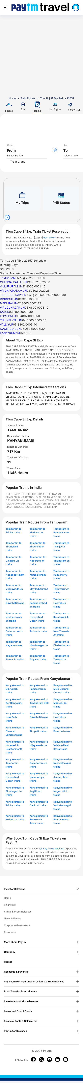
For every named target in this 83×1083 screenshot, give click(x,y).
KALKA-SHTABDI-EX (46, 500)
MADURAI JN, (14, 400)
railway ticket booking (51, 848)
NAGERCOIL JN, (47, 404)
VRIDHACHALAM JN (13, 290)
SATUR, (49, 400)
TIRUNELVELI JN (11, 320)
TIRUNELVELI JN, (16, 404)
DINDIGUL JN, (61, 396)
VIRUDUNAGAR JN (12, 307)
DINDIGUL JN (9, 299)
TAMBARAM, (13, 393)
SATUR (4, 311)
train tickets (50, 237)
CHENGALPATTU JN (13, 282)
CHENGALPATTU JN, (33, 393)
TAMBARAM (8, 278)
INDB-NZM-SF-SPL (51, 497)
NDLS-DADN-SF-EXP (18, 493)
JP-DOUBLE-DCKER (22, 506)
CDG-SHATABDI (24, 500)
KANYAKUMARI (10, 333)
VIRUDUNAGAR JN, (33, 400)
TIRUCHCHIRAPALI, (41, 396)
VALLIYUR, (32, 404)
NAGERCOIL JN (10, 328)
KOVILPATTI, (61, 400)
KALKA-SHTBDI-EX (44, 503)
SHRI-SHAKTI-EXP (41, 493)
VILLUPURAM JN (11, 286)
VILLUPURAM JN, (55, 393)
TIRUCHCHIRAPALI (12, 294)
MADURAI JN (8, 303)
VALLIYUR (6, 324)
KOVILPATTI (8, 316)
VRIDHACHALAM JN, (18, 396)
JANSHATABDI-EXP (29, 497)
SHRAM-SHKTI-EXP (21, 503)
